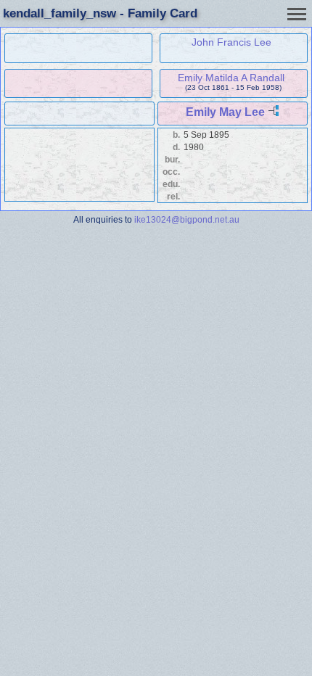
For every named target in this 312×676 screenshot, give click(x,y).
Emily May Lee (225, 112)
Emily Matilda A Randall (231, 77)
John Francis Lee (231, 42)
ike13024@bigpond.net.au (186, 219)
